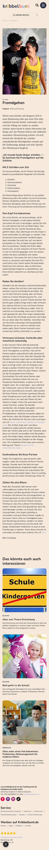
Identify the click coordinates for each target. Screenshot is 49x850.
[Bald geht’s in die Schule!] (24, 656)
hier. (44, 532)
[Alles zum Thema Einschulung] (24, 590)
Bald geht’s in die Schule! (16, 685)
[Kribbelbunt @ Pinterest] (8, 799)
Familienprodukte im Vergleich (11, 811)
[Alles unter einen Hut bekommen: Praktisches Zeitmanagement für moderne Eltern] (24, 722)
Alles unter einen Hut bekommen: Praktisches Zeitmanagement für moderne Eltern (20, 754)
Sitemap (22, 815)
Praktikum (19, 826)
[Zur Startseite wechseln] (19, 6)
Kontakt (28, 826)
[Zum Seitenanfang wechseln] (43, 838)
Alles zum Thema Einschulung (19, 619)
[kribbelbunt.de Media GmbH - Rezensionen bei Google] (12, 833)
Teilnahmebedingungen (8, 815)
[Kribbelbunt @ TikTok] (18, 799)
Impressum (27, 811)
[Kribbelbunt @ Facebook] (3, 799)
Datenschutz (38, 811)
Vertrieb (3, 826)
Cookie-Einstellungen (35, 815)
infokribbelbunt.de (31, 794)
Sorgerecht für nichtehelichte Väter (18, 446)
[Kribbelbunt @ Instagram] (13, 799)
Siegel (11, 826)
